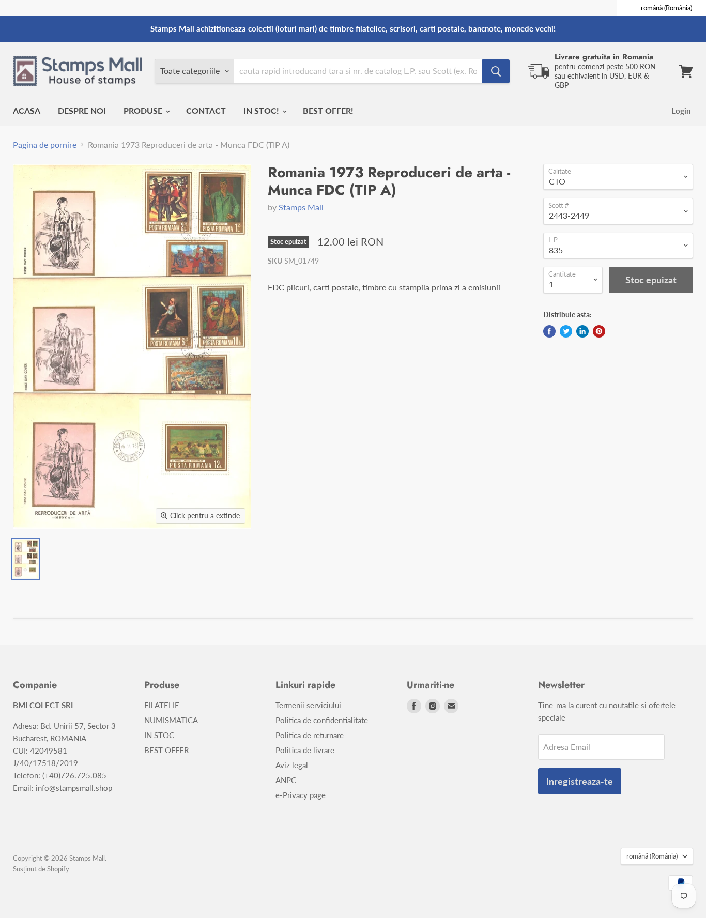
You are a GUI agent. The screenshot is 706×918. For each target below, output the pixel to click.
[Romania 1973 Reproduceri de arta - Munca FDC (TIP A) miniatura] (25, 559)
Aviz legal (291, 765)
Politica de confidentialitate (321, 720)
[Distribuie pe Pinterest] (599, 331)
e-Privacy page (300, 795)
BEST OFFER (166, 750)
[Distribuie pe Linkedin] (582, 331)
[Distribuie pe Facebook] (549, 331)
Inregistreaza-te (579, 781)
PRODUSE (144, 110)
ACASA (26, 110)
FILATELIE (161, 705)
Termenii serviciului (308, 705)
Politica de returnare (309, 735)
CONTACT (206, 110)
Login (680, 110)
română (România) (652, 856)
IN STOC (159, 735)
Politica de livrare (304, 750)
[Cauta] (496, 71)
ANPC (285, 780)
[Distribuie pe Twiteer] (566, 331)
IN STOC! (262, 110)
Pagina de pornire (44, 144)
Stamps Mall (301, 207)
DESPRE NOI (82, 110)
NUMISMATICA (171, 720)
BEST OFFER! (328, 110)
